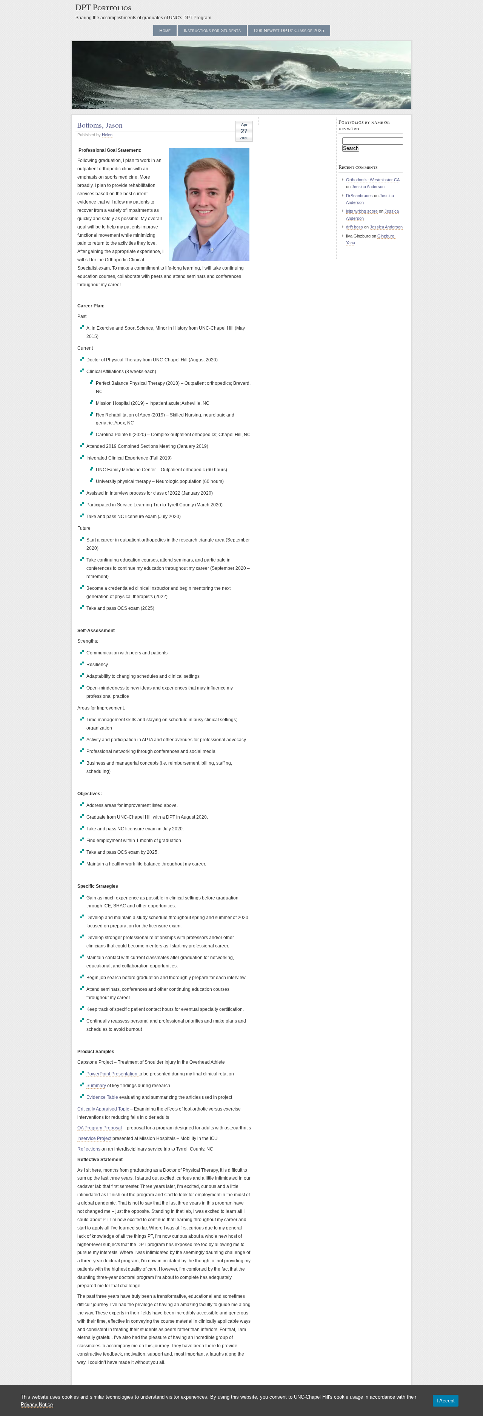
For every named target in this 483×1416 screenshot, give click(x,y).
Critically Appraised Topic (103, 1109)
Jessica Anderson (368, 186)
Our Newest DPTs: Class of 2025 (289, 30)
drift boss (354, 227)
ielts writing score (362, 211)
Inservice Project (94, 1138)
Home (165, 30)
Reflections (88, 1149)
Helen (107, 135)
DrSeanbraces (359, 195)
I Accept (446, 1401)
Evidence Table (102, 1097)
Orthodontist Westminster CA (372, 179)
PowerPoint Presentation (112, 1074)
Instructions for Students (212, 30)
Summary (96, 1085)
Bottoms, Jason (100, 125)
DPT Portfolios (103, 7)
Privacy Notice (37, 1404)
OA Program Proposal (99, 1128)
